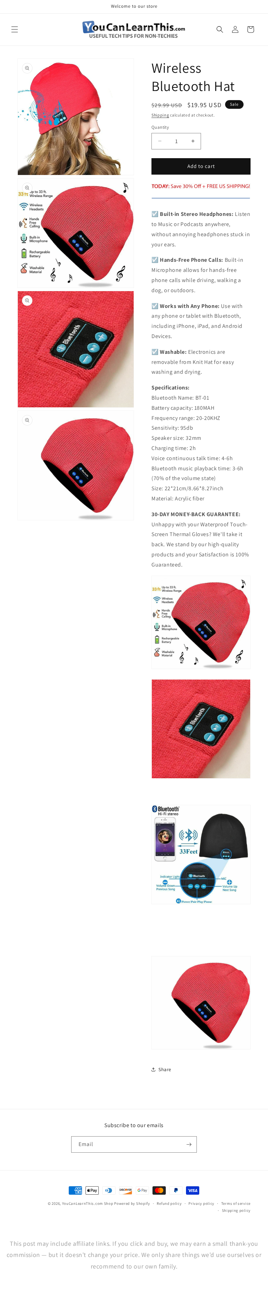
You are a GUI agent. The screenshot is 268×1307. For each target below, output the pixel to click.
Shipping (160, 115)
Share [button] (164, 1069)
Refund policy (169, 1203)
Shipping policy (236, 1210)
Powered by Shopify (132, 1203)
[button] (14, 29)
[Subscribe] (188, 1144)
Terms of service (236, 1203)
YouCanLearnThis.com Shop (87, 1203)
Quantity (160, 127)
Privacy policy (201, 1203)
